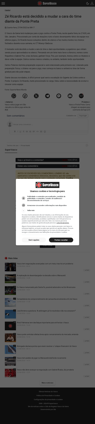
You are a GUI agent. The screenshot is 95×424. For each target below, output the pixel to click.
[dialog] (47, 212)
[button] (47, 210)
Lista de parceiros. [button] (63, 223)
